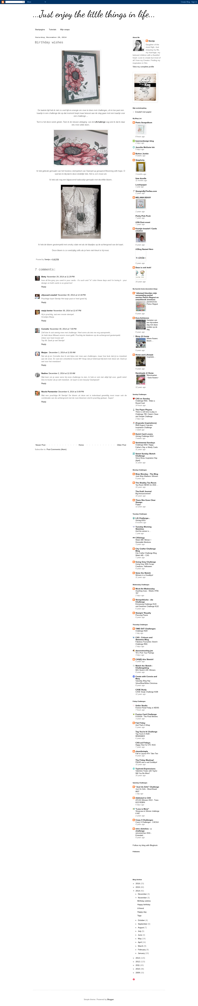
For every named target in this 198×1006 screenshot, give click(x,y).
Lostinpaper (141, 185)
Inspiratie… (151, 357)
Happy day (142, 912)
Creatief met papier (143, 112)
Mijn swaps (65, 29)
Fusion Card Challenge (146, 714)
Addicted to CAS (143, 798)
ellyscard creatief (49, 295)
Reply (43, 287)
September (143, 924)
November (142, 898)
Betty (43, 277)
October (141, 920)
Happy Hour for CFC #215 (146, 745)
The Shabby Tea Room (146, 483)
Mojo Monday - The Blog (147, 474)
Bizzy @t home (142, 336)
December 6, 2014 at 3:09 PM (71, 392)
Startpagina (40, 29)
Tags (139, 915)
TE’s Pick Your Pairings (145, 653)
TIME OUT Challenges (146, 629)
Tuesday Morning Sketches (144, 528)
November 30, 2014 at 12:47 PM (67, 310)
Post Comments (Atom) (57, 449)
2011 (138, 965)
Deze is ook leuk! (143, 267)
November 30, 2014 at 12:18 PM (72, 295)
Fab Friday (140, 723)
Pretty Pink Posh (143, 216)
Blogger (110, 999)
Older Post (121, 445)
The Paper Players (144, 410)
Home (81, 445)
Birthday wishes (144, 901)
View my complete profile (143, 67)
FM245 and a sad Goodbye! (146, 762)
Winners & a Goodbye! (144, 575)
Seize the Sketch (143, 573)
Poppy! (138, 504)
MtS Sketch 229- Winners (146, 670)
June (140, 935)
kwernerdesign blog (145, 141)
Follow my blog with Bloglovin (145, 845)
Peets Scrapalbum (144, 122)
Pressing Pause (142, 615)
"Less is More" (142, 809)
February (142, 950)
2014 (138, 891)
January (141, 953)
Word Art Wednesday (145, 589)
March (141, 946)
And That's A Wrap (143, 725)
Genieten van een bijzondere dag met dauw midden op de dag (152, 324)
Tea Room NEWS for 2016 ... (147, 485)
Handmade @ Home (145, 373)
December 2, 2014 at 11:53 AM (62, 373)
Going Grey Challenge (146, 562)
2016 (138, 883)
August (141, 927)
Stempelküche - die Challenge (144, 601)
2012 (138, 961)
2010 (138, 969)
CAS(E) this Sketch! (145, 659)
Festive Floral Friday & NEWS (147, 708)
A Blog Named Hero (144, 249)
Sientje (151, 41)
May (140, 938)
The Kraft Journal (144, 491)
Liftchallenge (100, 122)
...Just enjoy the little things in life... (94, 14)
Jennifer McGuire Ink (145, 147)
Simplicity (140, 160)
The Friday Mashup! (145, 760)
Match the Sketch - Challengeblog (144, 667)
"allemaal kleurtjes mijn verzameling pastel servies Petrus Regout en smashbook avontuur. (147, 296)
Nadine (44, 373)
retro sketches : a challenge (144, 830)
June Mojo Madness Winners (147, 476)
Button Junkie (142, 154)
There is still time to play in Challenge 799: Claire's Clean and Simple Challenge (147, 414)
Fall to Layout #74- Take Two (147, 754)
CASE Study (141, 690)
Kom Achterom (142, 318)
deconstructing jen (144, 651)
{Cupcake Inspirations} (146, 423)
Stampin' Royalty (143, 613)
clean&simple (142, 751)
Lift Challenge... (143, 518)
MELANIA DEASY (143, 197)
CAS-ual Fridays (143, 743)
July (140, 931)
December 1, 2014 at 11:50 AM (62, 352)
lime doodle (141, 178)
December (142, 894)
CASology (140, 538)
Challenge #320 (141, 631)
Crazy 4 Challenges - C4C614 (147, 822)
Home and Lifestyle (144, 355)
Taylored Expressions (145, 769)
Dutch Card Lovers (144, 434)
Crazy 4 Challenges (144, 820)
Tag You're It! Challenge (146, 732)
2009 (138, 973)
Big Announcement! (143, 494)
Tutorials (52, 29)
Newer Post (40, 445)
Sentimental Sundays (145, 443)
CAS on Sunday (143, 399)
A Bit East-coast (143, 222)
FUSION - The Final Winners (147, 716)
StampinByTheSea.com (146, 191)
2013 (138, 958)
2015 (138, 887)
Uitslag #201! (141, 520)
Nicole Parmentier (49, 392)
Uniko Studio (141, 705)
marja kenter (47, 310)
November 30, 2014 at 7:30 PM (63, 329)
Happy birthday (143, 904)
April (140, 942)
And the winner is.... (143, 531)
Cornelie (45, 329)
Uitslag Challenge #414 (144, 436)
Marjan (44, 352)
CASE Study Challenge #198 (147, 692)
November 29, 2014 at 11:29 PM (61, 277)
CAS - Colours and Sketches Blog (144, 638)
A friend (140, 908)
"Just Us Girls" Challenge (147, 787)
